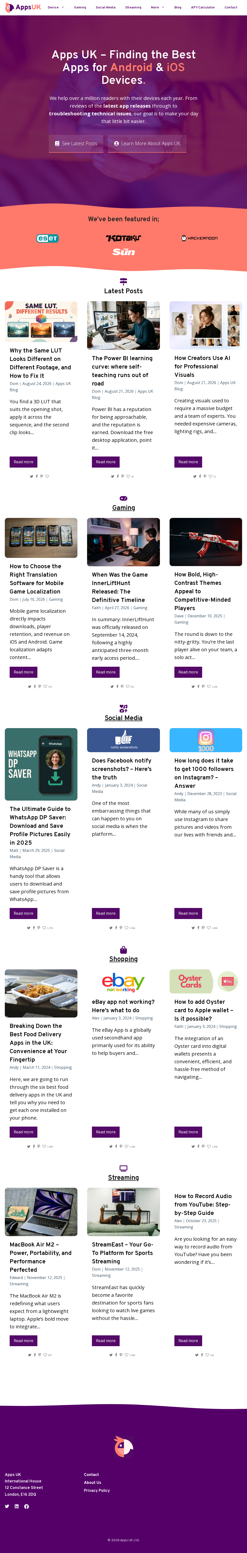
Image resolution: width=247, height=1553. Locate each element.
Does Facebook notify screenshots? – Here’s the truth (122, 769)
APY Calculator (203, 8)
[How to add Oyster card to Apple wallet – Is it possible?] (206, 989)
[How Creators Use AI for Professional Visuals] (206, 345)
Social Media (106, 8)
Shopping (63, 1067)
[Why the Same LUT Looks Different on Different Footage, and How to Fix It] (41, 338)
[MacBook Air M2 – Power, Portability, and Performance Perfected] (41, 1232)
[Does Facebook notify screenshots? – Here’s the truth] (123, 748)
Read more (23, 461)
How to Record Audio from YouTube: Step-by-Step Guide (203, 1205)
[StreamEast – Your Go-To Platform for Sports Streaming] (123, 1232)
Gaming (80, 8)
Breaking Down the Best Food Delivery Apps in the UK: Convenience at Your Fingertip (38, 1043)
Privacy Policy (97, 1491)
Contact (231, 8)
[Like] (47, 476)
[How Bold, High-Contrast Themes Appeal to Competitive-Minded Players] (206, 562)
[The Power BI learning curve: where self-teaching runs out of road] (123, 346)
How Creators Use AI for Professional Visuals (202, 367)
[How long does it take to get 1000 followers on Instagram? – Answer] (206, 748)
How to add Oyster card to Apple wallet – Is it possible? (203, 1010)
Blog (177, 8)
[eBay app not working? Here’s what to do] (123, 989)
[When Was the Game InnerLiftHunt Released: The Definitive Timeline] (123, 562)
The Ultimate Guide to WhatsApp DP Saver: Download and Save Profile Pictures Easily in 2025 (40, 826)
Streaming (133, 8)
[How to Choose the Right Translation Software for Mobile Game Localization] (41, 554)
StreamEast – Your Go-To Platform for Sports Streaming (122, 1253)
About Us (92, 1483)
